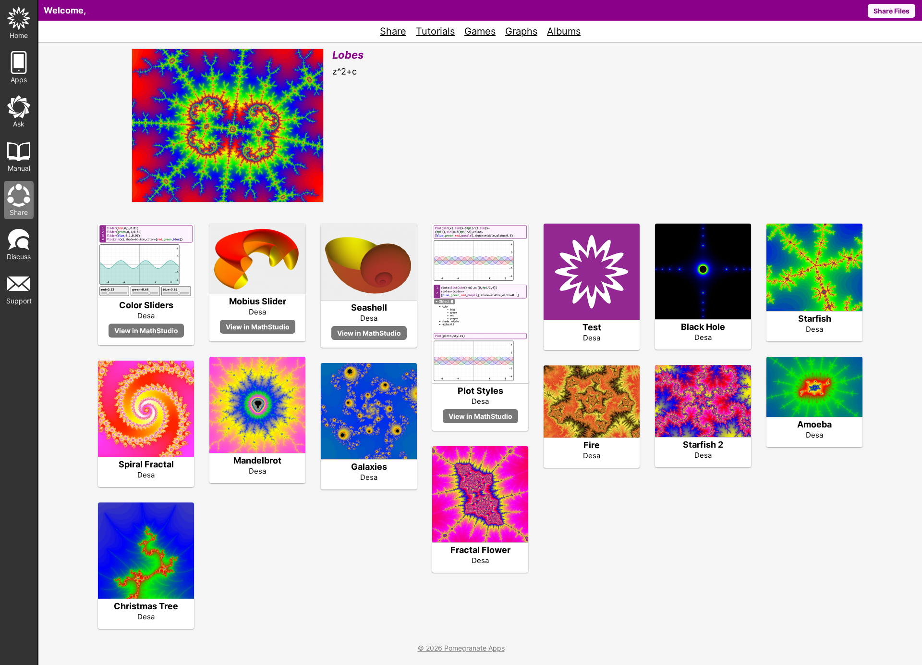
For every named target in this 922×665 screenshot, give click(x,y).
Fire (591, 445)
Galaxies (369, 467)
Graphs (521, 31)
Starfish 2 (703, 444)
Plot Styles (480, 391)
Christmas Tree (146, 606)
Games (480, 31)
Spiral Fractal (146, 464)
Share (393, 31)
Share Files (891, 11)
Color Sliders (146, 305)
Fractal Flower (480, 550)
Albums (564, 31)
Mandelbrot (257, 460)
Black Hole (703, 327)
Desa (146, 315)
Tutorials (435, 31)
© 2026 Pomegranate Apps (461, 648)
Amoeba (814, 424)
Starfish (814, 319)
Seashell (369, 307)
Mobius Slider (257, 301)
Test (591, 327)
